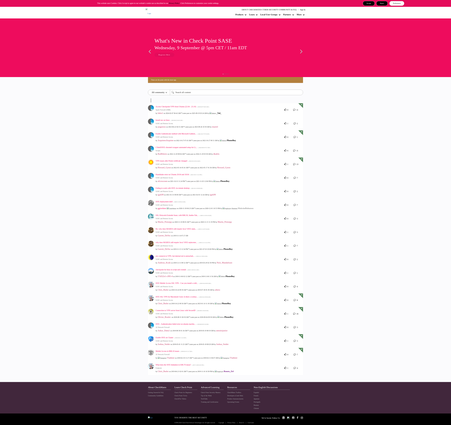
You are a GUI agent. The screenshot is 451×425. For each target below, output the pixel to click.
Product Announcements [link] (235, 399)
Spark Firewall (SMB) (163, 110)
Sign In (302, 10)
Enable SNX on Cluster (171, 338)
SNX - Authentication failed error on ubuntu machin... (182, 324)
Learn (252, 14)
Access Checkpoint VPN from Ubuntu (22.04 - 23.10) (182, 107)
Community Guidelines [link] (155, 396)
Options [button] (151, 100)
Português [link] (257, 402)
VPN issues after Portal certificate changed (178, 161)
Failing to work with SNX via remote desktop (179, 188)
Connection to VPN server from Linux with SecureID (182, 310)
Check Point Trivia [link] (180, 396)
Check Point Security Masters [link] (210, 392)
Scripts (158, 151)
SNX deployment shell (171, 202)
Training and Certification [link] (209, 402)
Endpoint (159, 368)
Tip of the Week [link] (206, 396)
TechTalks (204, 399)
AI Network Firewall (163, 327)
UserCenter (251, 422)
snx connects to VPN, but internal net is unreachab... (182, 256)
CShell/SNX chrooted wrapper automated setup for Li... (183, 147)
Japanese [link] (256, 399)
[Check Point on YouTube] (292, 417)
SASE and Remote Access (164, 123)
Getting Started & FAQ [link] (155, 392)
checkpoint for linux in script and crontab (177, 270)
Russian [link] (256, 405)
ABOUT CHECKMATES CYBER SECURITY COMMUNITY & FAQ (269, 10)
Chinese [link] (256, 408)
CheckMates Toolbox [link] (234, 392)
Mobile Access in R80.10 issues (174, 351)
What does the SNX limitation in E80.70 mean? (180, 365)
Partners (287, 14)
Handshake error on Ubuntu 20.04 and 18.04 (179, 174)
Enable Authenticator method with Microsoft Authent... (183, 134)
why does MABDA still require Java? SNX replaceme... (183, 242)
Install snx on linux (169, 120)
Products (239, 14)
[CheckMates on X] (287, 417)
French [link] (256, 396)
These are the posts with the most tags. (164, 80)
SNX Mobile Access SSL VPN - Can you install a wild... (183, 283)
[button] (369, 3)
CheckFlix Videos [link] (180, 399)
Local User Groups (269, 14)
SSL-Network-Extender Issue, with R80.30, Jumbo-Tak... (184, 215)
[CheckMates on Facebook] (296, 417)
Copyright (221, 422)
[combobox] (236, 92)
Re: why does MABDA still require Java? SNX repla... (183, 229)
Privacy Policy (174, 3)
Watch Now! (164, 55)
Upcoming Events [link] (233, 402)
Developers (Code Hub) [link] (235, 396)
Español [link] (256, 392)
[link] (282, 417)
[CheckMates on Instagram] (301, 417)
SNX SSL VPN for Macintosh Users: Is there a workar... (183, 297)
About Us (241, 422)
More (299, 14)
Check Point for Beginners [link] (183, 392)
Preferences (397, 3)
